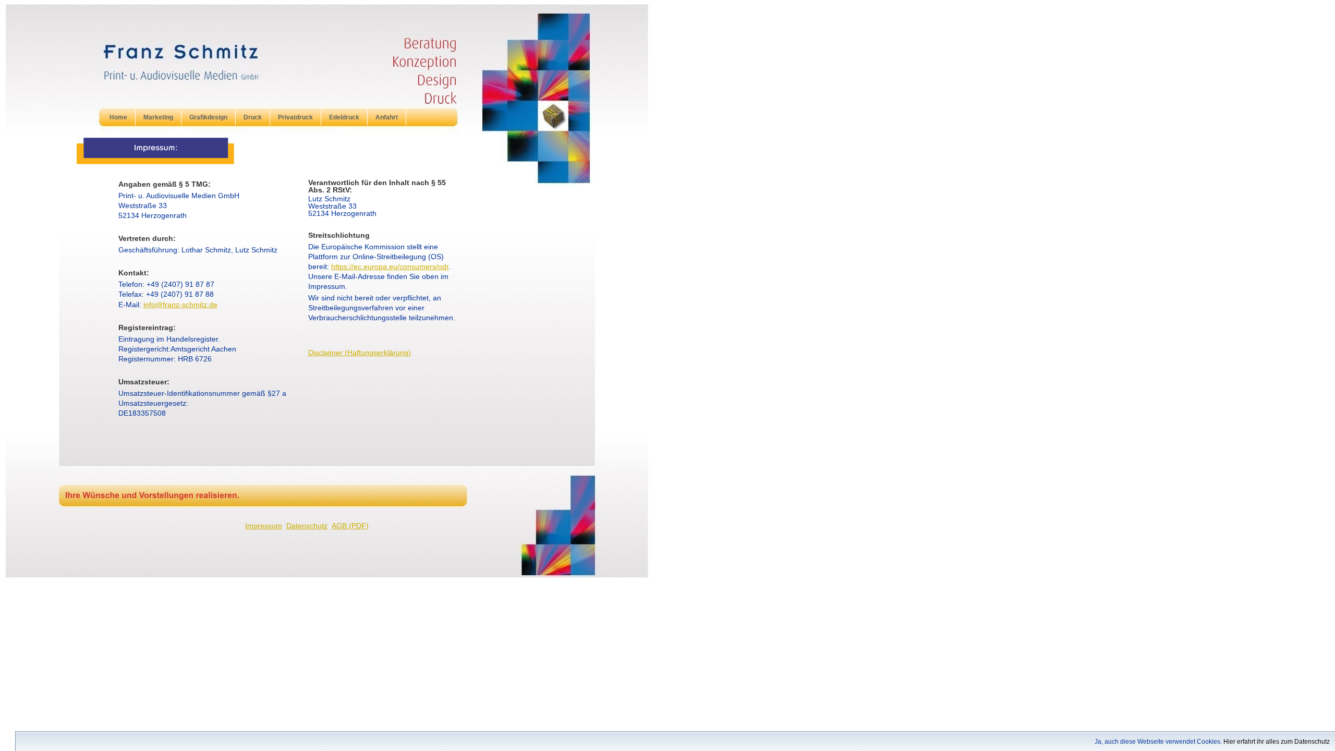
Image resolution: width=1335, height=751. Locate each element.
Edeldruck (344, 117)
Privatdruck (295, 117)
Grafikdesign (208, 117)
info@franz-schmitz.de (180, 305)
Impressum (263, 526)
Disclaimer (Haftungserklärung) (359, 353)
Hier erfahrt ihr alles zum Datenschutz (1276, 741)
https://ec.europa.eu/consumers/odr (389, 267)
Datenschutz (306, 526)
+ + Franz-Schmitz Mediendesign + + (219, 74)
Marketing (158, 117)
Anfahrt (386, 117)
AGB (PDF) (350, 526)
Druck (253, 117)
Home (118, 117)
